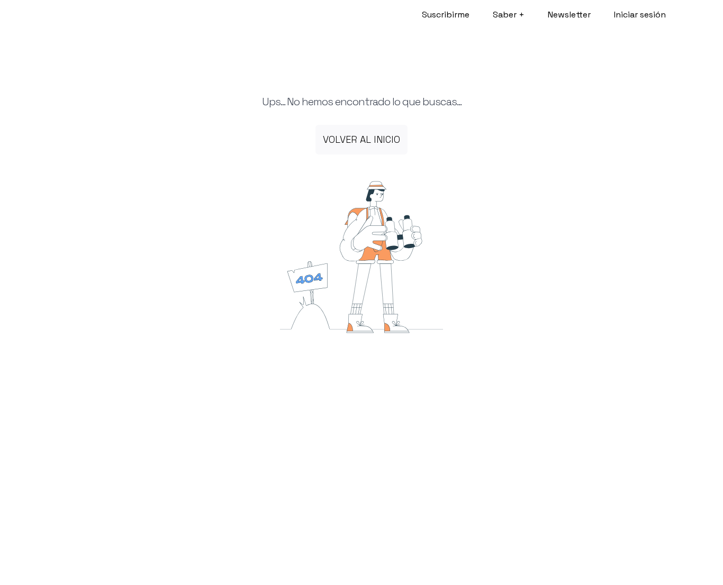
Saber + (509, 14)
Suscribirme (445, 14)
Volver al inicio (361, 139)
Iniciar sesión (640, 14)
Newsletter (569, 14)
